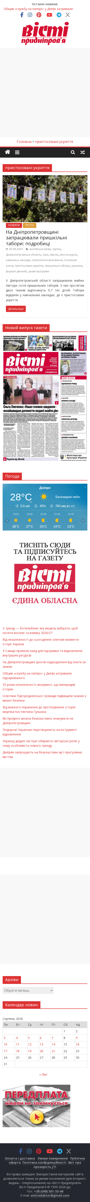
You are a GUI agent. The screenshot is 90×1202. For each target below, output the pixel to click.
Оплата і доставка (20, 1158)
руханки (77, 266)
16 (77, 1044)
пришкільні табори (57, 266)
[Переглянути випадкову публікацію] (82, 152)
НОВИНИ (14, 225)
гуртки (56, 249)
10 (5, 1044)
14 (53, 1044)
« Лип (43, 1074)
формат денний (16, 271)
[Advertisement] (45, 92)
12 (29, 1044)
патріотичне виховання (47, 260)
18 (17, 1051)
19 (29, 1051)
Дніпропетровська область (23, 254)
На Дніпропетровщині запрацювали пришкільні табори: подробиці (36, 238)
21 (53, 1051)
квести (54, 254)
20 (41, 1051)
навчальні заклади (18, 260)
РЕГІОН (29, 225)
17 (5, 1051)
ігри (45, 254)
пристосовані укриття (29, 266)
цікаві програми (38, 271)
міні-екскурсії (68, 254)
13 (41, 1044)
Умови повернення (53, 1158)
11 (17, 1044)
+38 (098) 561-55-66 (48, 1191)
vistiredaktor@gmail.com (50, 1195)
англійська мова (40, 249)
